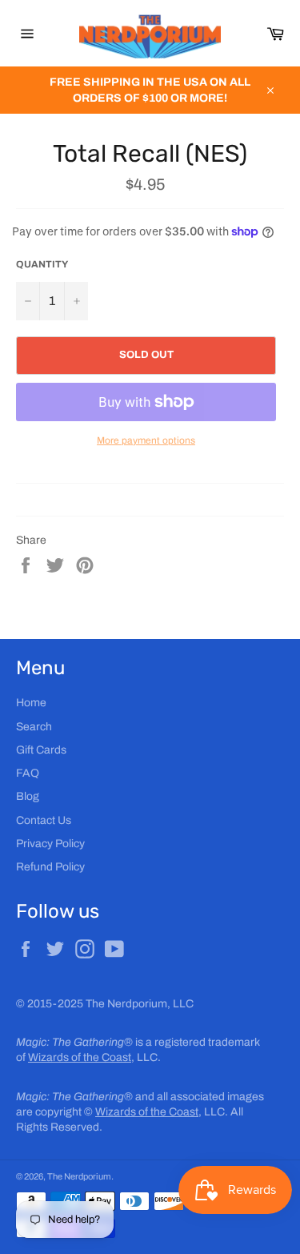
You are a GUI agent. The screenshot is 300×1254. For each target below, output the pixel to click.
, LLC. (94, 1057)
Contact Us (43, 820)
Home (31, 703)
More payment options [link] (146, 440)
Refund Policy (50, 867)
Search (34, 727)
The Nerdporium (79, 1176)
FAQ (27, 773)
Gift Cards (41, 750)
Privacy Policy (50, 844)
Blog (27, 796)
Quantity (42, 264)
